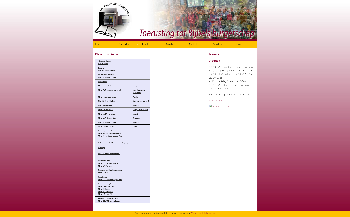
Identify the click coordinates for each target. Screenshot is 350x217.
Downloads (217, 44)
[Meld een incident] (219, 106)
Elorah (145, 44)
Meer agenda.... (217, 100)
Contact (193, 44)
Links (238, 44)
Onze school (125, 44)
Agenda (169, 44)
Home (98, 44)
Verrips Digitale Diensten (203, 213)
